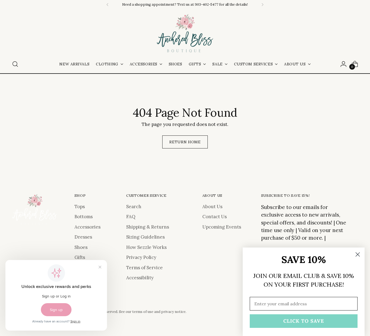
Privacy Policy (141, 257)
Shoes (80, 247)
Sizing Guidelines (145, 237)
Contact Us (214, 217)
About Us (212, 207)
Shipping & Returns (147, 227)
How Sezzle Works (146, 247)
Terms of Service (144, 268)
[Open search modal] (15, 64)
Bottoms (83, 217)
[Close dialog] (357, 254)
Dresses (83, 237)
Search (133, 207)
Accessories (87, 227)
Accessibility (140, 278)
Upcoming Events (221, 227)
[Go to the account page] (343, 64)
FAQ (130, 217)
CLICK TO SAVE (303, 321)
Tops (79, 207)
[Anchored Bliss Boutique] (185, 33)
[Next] (262, 4)
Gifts (79, 257)
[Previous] (107, 4)
